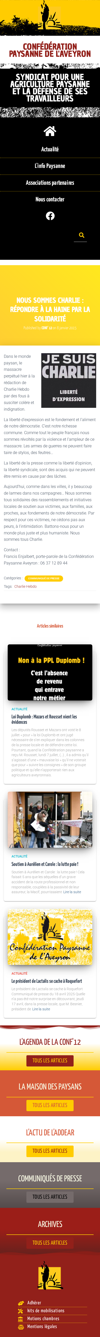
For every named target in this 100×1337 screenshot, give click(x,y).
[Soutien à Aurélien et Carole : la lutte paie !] (50, 819)
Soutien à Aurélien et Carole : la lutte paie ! (45, 864)
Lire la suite (72, 892)
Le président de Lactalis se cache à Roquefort (47, 981)
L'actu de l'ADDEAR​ (50, 1133)
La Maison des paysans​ (50, 1087)
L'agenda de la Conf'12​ (50, 1042)
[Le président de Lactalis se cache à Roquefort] (50, 936)
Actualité (19, 709)
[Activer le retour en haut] (89, 1326)
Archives (50, 1225)
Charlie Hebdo (25, 586)
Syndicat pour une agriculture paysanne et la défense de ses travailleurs (50, 88)
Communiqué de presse (43, 578)
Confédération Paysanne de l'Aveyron (50, 50)
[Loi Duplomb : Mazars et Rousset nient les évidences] (50, 672)
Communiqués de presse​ (50, 1179)
